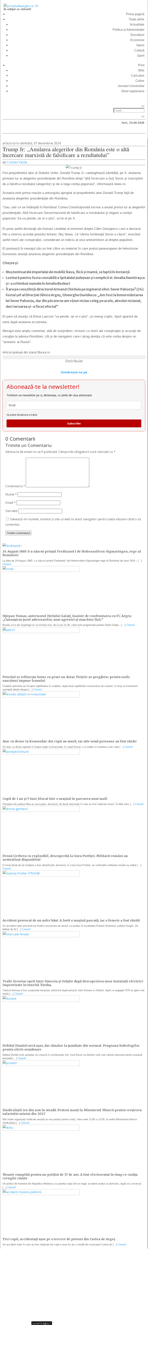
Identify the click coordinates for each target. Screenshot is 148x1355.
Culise (139, 80)
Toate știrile (136, 19)
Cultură (139, 50)
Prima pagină (135, 14)
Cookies (97, 1345)
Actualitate (137, 24)
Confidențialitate (74, 1345)
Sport (140, 55)
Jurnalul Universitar (131, 86)
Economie (137, 40)
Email (10, 502)
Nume (11, 494)
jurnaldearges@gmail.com (34, 1258)
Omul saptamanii (132, 91)
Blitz (141, 70)
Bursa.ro (44, 352)
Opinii (140, 45)
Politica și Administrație (128, 29)
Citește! (7, 564)
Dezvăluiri (137, 34)
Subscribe (74, 423)
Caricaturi (137, 75)
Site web (11, 511)
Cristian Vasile (17, 162)
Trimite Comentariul (18, 533)
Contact (51, 1345)
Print (141, 65)
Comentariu (15, 486)
